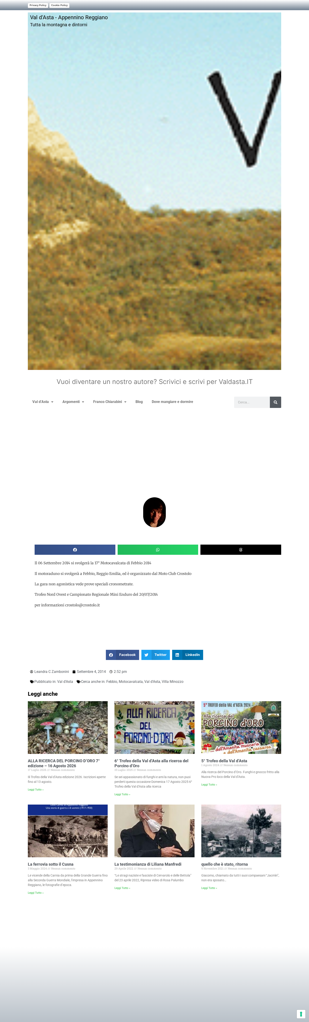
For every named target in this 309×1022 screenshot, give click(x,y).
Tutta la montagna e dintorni (58, 24)
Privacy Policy (38, 5)
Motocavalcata (131, 681)
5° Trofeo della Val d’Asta (224, 760)
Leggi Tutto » (36, 789)
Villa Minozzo (172, 681)
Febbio (111, 681)
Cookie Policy (59, 5)
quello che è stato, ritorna (224, 864)
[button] (75, 550)
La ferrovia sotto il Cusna (51, 864)
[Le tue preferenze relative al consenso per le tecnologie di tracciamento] (301, 1014)
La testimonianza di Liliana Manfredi (147, 864)
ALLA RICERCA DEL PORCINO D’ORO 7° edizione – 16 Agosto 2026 (64, 763)
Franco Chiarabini (107, 402)
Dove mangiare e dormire (172, 402)
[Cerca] (275, 402)
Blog (139, 402)
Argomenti (71, 402)
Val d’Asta (40, 402)
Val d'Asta (65, 681)
